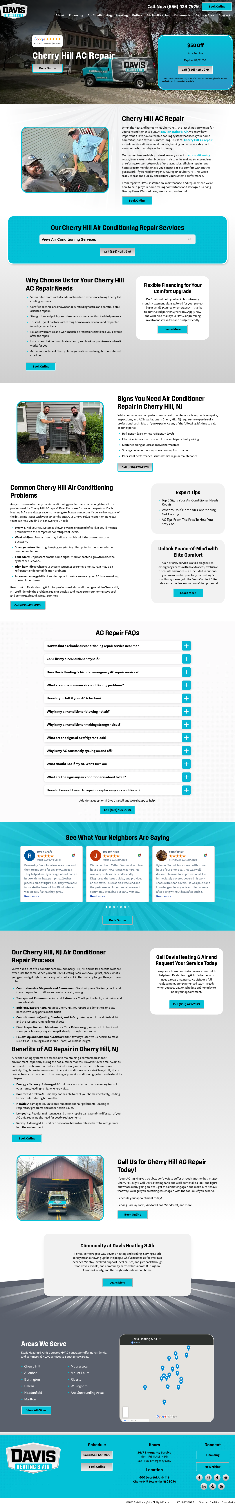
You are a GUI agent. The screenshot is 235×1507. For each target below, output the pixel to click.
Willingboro (79, 1386)
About (60, 15)
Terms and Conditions (209, 1502)
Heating (122, 15)
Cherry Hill (32, 1366)
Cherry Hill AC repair (198, 140)
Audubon (30, 1373)
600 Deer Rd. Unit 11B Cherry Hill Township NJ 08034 (154, 1480)
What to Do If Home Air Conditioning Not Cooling (189, 512)
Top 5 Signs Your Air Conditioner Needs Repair (190, 502)
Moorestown (80, 1366)
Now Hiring (212, 1467)
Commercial (183, 15)
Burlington (32, 1379)
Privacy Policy (228, 1502)
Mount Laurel (80, 1373)
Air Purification (158, 15)
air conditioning (199, 155)
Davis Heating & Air (174, 132)
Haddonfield (33, 1393)
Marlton (30, 1399)
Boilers (137, 15)
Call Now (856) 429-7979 (173, 7)
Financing (76, 15)
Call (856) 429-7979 (195, 70)
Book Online (217, 6)
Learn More (173, 329)
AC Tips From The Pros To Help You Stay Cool (187, 521)
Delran (29, 1386)
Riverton (77, 1379)
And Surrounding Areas (87, 1393)
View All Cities (36, 1410)
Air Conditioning (100, 15)
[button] (106, 907)
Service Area (205, 15)
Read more (31, 896)
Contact (224, 15)
